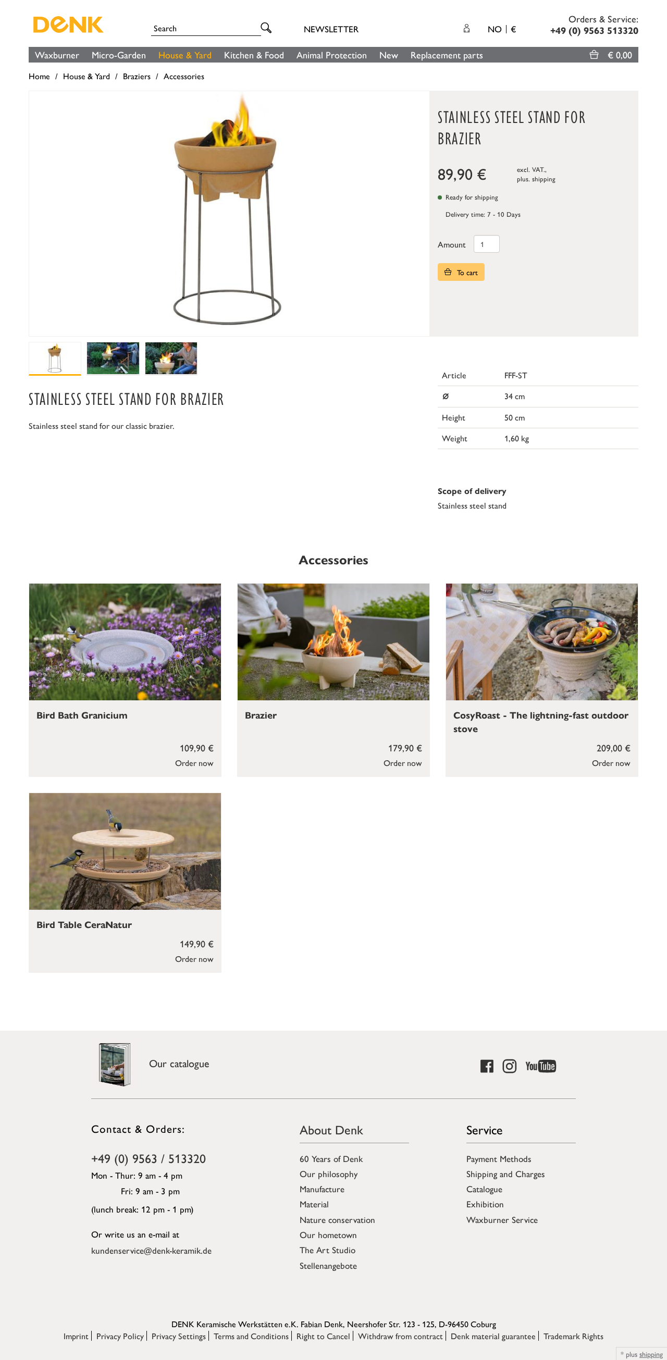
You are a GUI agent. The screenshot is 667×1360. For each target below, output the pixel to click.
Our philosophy (328, 1173)
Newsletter (331, 28)
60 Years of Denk (331, 1158)
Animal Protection (332, 54)
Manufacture (322, 1188)
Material (314, 1203)
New (388, 54)
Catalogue (484, 1188)
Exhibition (485, 1203)
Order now (194, 763)
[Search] (268, 28)
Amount (452, 244)
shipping (543, 178)
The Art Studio (327, 1249)
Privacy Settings (179, 1336)
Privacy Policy (120, 1336)
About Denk (331, 1129)
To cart (466, 272)
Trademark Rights (573, 1336)
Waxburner (57, 54)
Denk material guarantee (493, 1336)
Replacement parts (447, 54)
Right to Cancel (323, 1336)
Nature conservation (337, 1219)
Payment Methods (499, 1158)
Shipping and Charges (505, 1173)
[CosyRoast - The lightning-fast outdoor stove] (542, 642)
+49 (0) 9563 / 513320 (148, 1158)
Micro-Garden (119, 54)
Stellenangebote (328, 1265)
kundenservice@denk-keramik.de (151, 1250)
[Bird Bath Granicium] (125, 642)
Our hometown (328, 1234)
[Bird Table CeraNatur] (125, 852)
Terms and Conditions (251, 1336)
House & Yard (185, 54)
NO (502, 28)
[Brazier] (333, 642)
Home (39, 76)
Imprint (76, 1336)
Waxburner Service (502, 1219)
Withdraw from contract (400, 1336)
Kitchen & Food (254, 54)
